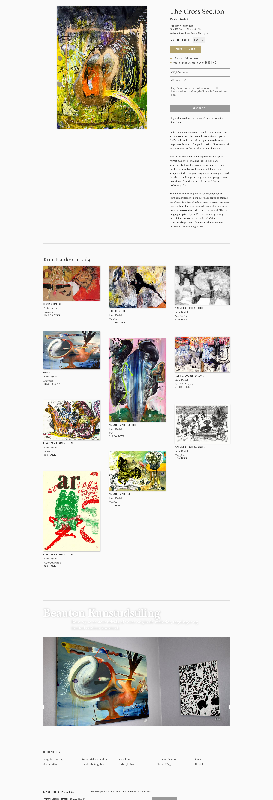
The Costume (115, 319)
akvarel (189, 375)
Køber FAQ (163, 764)
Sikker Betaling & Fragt (60, 792)
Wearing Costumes (52, 562)
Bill (110, 433)
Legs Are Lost (181, 316)
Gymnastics (48, 312)
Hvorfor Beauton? (168, 759)
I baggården (180, 455)
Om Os (199, 759)
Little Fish (48, 380)
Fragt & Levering (53, 759)
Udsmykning (126, 764)
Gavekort (124, 759)
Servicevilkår (50, 764)
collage (199, 375)
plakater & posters (185, 308)
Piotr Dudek (179, 19)
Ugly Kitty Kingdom (184, 384)
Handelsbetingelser (92, 764)
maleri (57, 304)
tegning (47, 304)
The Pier (113, 502)
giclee (201, 308)
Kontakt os (201, 764)
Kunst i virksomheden (94, 759)
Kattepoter (48, 451)
